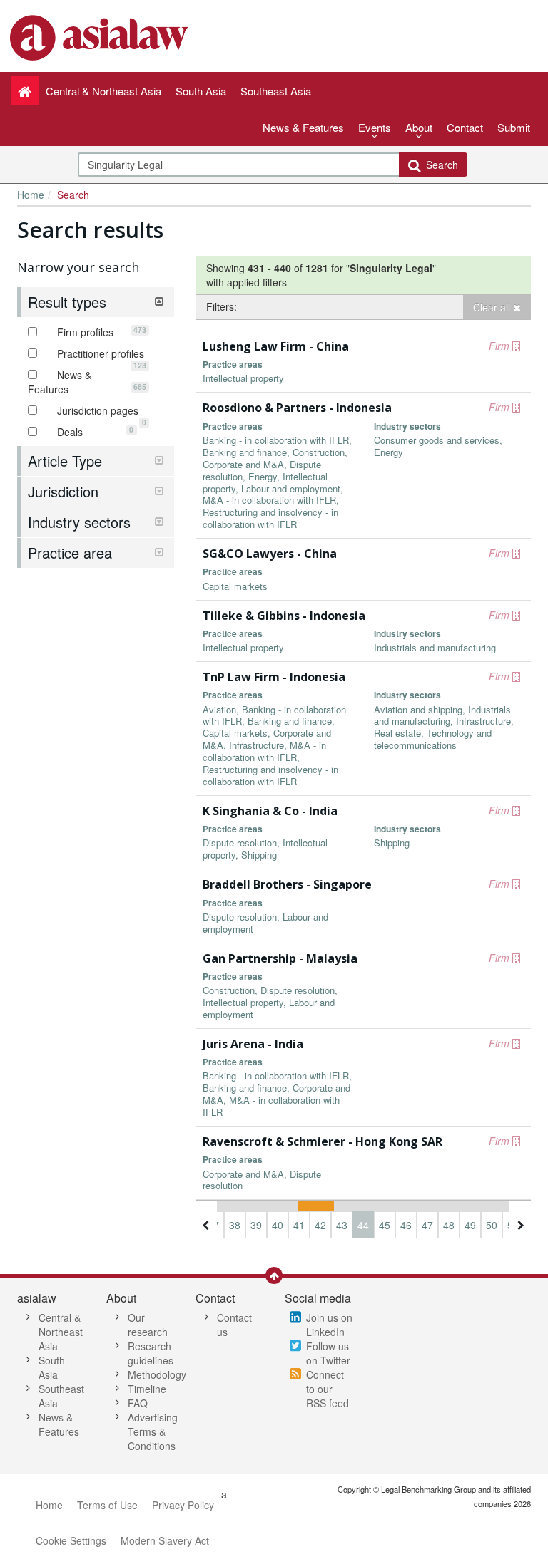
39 (256, 1225)
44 (363, 1225)
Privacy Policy (183, 1505)
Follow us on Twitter (328, 1353)
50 (491, 1225)
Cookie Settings (71, 1540)
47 (427, 1225)
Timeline (147, 1389)
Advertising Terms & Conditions (153, 1431)
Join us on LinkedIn (329, 1324)
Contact (465, 127)
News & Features (303, 127)
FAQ (138, 1403)
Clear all (493, 307)
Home (30, 194)
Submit (513, 127)
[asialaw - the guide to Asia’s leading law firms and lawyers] (101, 36)
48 (449, 1225)
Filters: (221, 306)
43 (341, 1225)
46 (406, 1225)
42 (320, 1225)
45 (384, 1225)
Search (439, 164)
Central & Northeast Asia (61, 1331)
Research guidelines (150, 1353)
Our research (148, 1324)
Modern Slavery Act (165, 1540)
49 (470, 1225)
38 (234, 1225)
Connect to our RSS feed (327, 1388)
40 (277, 1225)
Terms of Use (107, 1505)
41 (299, 1225)
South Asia (52, 1367)
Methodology (157, 1374)
